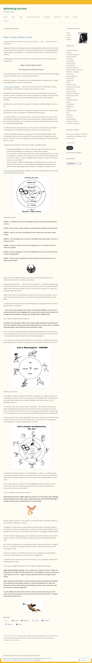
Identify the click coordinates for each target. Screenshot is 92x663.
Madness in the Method (72, 93)
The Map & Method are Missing (74, 69)
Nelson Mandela (36, 638)
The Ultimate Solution (72, 121)
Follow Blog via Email (72, 129)
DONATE (75, 17)
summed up (28, 134)
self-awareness (42, 635)
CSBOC (13, 17)
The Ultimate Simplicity (72, 67)
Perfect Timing (70, 78)
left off (16, 284)
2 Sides (20, 17)
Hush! (67, 112)
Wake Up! (69, 115)
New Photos (57, 17)
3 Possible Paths (70, 65)
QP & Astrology (70, 61)
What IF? (68, 82)
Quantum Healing (71, 119)
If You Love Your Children (12, 87)
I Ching (29, 635)
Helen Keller (21, 638)
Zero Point (69, 52)
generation (22, 536)
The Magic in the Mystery (73, 123)
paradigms (34, 635)
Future (25, 635)
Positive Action (45, 638)
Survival (49, 635)
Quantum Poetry (70, 63)
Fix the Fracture (70, 89)
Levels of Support (71, 84)
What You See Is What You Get (18, 37)
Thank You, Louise (71, 91)
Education (20, 635)
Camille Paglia (14, 638)
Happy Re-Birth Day (71, 76)
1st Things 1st (70, 74)
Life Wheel (28, 638)
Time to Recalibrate (71, 110)
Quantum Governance (72, 95)
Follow (70, 148)
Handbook (47, 17)
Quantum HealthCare (72, 50)
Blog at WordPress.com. (10, 655)
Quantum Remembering (72, 54)
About (5, 17)
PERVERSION (69, 106)
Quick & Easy (69, 59)
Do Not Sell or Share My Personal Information (27, 655)
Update (68, 102)
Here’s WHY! (69, 117)
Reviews (67, 17)
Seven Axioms (10, 171)
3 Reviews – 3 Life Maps (72, 71)
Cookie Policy (37, 660)
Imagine (68, 97)
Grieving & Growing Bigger (73, 87)
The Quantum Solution (33, 17)
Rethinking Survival (15, 8)
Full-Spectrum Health (72, 99)
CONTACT (6, 21)
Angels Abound (70, 104)
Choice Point (69, 80)
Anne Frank (7, 638)
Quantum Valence (71, 56)
